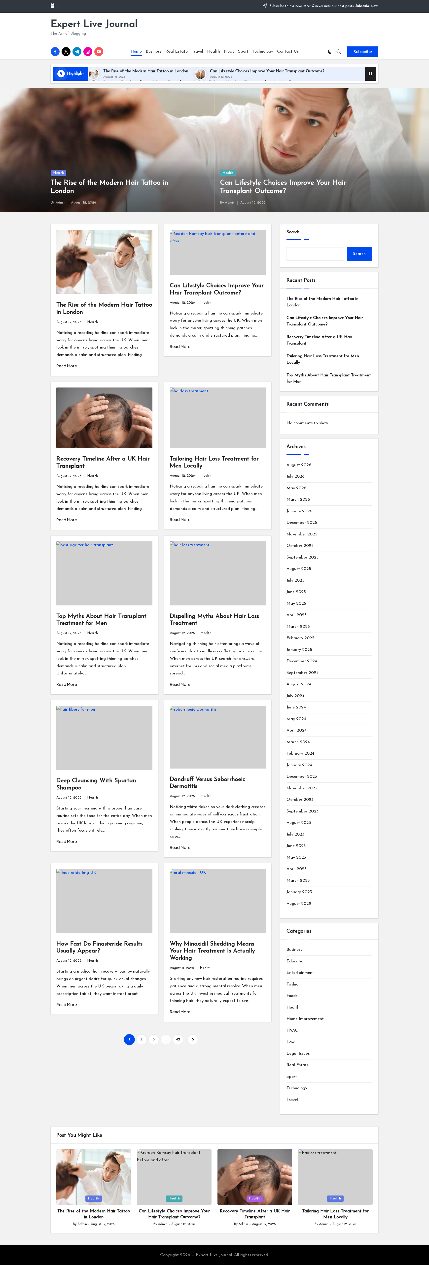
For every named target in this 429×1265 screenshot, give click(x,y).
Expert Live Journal (94, 24)
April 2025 (296, 615)
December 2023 (301, 776)
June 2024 (296, 707)
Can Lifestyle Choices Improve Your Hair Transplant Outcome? (267, 71)
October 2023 (300, 800)
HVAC (292, 1030)
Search (292, 232)
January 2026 (299, 511)
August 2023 (298, 823)
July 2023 (295, 834)
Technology (296, 1088)
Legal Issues (298, 1054)
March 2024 (298, 742)
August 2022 (298, 904)
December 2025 (301, 523)
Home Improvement (305, 1019)
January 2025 (299, 650)
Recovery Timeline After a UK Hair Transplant (319, 340)
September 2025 (302, 557)
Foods (291, 996)
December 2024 (301, 661)
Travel (292, 1100)
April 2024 (296, 730)
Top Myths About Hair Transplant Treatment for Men (328, 378)
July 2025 (295, 580)
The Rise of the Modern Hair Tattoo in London (145, 71)
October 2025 (300, 546)
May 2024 (296, 719)
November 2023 (301, 788)
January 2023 (299, 892)
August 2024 (298, 684)
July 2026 (295, 476)
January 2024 (299, 765)
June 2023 (296, 846)
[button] (362, 51)
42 (178, 1039)
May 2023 (296, 857)
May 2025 (296, 603)
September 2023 (302, 811)
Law (290, 1042)
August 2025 (298, 569)
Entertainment (300, 973)
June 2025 (296, 592)
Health (58, 173)
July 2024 (295, 696)
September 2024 (302, 673)
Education (296, 961)
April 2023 (296, 869)
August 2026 (298, 465)
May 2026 (296, 488)
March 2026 (298, 499)
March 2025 (298, 627)
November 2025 (301, 534)
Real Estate (297, 1065)
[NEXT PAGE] (192, 1039)
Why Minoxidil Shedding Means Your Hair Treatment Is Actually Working (212, 951)
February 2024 (300, 753)
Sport (291, 1077)
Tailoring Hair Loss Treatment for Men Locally (322, 359)
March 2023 (298, 880)
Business (294, 950)
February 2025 (300, 638)
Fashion (293, 984)
